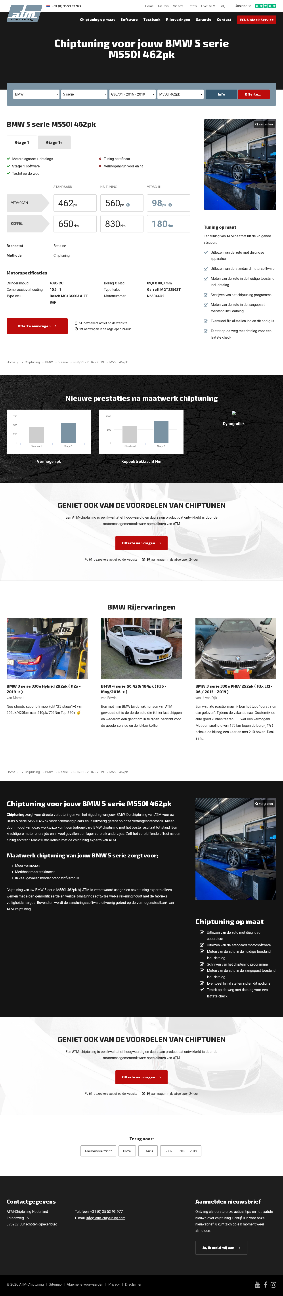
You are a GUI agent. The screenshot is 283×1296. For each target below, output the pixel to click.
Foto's (192, 6)
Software (129, 19)
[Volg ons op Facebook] (265, 1285)
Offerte (251, 94)
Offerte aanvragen (34, 326)
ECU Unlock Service (257, 19)
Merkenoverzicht (98, 1151)
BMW (127, 1151)
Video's (178, 6)
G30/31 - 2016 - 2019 (180, 1151)
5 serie (148, 1151)
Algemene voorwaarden (85, 1284)
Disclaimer (133, 1284)
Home (149, 6)
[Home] (21, 362)
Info (221, 94)
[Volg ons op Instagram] (273, 1285)
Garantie (203, 19)
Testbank (152, 19)
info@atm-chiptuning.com (105, 1218)
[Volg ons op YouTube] (257, 1285)
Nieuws (163, 6)
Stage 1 (22, 142)
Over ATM (208, 6)
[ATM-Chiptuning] (24, 13)
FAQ (222, 6)
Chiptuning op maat (97, 19)
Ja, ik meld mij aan (218, 1247)
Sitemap (55, 1284)
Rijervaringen (178, 19)
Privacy (114, 1284)
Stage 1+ (54, 142)
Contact (224, 19)
